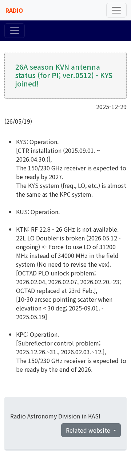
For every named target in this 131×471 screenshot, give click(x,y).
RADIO (14, 10)
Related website (89, 430)
